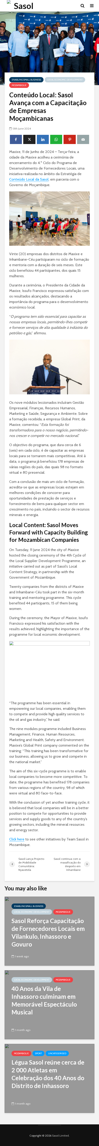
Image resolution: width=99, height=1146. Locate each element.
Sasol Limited (60, 1135)
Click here (16, 839)
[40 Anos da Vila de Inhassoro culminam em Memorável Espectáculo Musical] (49, 1004)
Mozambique (19, 85)
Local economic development (65, 79)
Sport (38, 1053)
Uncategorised (57, 1053)
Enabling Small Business (26, 79)
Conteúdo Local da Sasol (29, 179)
